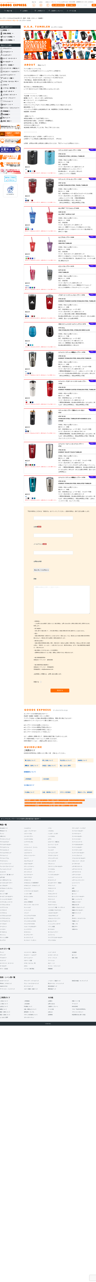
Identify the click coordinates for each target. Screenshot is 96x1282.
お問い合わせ (51, 1003)
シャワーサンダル (28, 841)
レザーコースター (76, 874)
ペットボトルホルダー (53, 874)
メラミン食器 (51, 926)
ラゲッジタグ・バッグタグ (79, 828)
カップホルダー (4, 885)
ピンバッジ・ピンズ (53, 844)
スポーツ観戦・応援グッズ (31, 989)
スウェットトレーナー (29, 855)
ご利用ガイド (41, 10)
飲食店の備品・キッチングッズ (80, 980)
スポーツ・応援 (28, 960)
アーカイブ (75, 1003)
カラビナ (2, 891)
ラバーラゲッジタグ (77, 850)
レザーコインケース (77, 877)
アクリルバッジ (4, 855)
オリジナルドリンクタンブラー (77, 800)
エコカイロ (3, 872)
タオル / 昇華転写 (28, 902)
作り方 (56, 805)
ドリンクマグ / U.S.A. (29, 923)
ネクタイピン (27, 932)
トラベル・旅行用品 (29, 968)
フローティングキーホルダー (55, 866)
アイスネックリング (5, 839)
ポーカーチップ (52, 880)
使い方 (60, 805)
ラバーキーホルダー (77, 836)
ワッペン (74, 885)
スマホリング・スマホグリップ (32, 885)
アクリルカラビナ (4, 841)
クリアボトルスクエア (5, 915)
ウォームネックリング (5, 869)
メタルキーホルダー (53, 913)
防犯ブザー (75, 926)
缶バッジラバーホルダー (78, 896)
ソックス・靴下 (28, 893)
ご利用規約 (28, 779)
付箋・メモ (75, 923)
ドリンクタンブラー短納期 (31, 805)
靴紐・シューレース (77, 899)
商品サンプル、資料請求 (85, 792)
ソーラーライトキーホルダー (31, 891)
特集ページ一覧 (76, 1001)
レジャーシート (76, 882)
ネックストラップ (28, 937)
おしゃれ (50, 800)
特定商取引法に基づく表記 (79, 1014)
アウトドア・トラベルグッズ (31, 980)
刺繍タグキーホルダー (77, 910)
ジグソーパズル (28, 833)
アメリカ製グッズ (34, 800)
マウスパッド (51, 885)
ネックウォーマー (28, 934)
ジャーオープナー (28, 836)
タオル (25, 899)
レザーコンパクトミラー (78, 880)
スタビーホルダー (28, 863)
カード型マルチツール (5, 880)
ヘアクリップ (51, 872)
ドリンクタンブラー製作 (45, 805)
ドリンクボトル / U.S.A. (30, 921)
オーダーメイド (43, 800)
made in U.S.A (3, 986)
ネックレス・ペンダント (30, 940)
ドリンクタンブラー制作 (60, 803)
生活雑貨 (74, 952)
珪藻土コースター (76, 902)
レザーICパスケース (77, 866)
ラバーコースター (76, 839)
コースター (3, 929)
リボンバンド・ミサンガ (78, 861)
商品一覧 (9, 10)
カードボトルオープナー (6, 882)
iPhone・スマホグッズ (6, 983)
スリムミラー (27, 888)
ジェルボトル (27, 828)
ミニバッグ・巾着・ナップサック (56, 907)
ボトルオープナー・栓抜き (55, 882)
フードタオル (51, 869)
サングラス (3, 940)
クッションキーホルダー (6, 899)
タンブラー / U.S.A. (29, 918)
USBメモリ (3, 836)
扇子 (73, 915)
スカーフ (26, 858)
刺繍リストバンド (76, 913)
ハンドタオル (51, 836)
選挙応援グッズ (52, 989)
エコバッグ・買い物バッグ (7, 874)
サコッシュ (3, 934)
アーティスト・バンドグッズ (7, 989)
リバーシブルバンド (77, 855)
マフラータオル (52, 902)
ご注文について (30, 760)
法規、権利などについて (30, 1009)
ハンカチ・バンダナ (53, 833)
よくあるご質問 (66, 765)
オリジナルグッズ (28, 986)
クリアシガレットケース (6, 902)
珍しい (75, 805)
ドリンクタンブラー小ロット (74, 803)
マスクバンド (51, 899)
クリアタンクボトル (5, 904)
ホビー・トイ (51, 963)
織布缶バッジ (75, 891)
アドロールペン (4, 861)
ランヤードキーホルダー (78, 852)
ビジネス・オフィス (53, 955)
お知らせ (50, 1012)
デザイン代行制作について (31, 1014)
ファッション (51, 960)
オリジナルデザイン (63, 800)
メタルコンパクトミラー (54, 918)
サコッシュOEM (4, 937)
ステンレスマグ (28, 869)
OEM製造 (27, 800)
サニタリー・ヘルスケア (30, 955)
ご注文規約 (45, 779)
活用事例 (50, 1014)
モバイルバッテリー (53, 932)
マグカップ (51, 891)
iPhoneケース (3, 831)
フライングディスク (53, 858)
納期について (83, 760)
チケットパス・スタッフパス (31, 904)
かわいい (38, 803)
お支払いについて (66, 760)
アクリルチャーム (4, 847)
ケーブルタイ (3, 923)
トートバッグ (27, 910)
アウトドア (3, 955)
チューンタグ (27, 907)
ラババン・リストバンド (54, 966)
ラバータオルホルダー (77, 844)
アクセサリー (3, 957)
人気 (53, 805)
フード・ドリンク (52, 957)
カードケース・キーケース (7, 963)
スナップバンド (28, 872)
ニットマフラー (28, 929)
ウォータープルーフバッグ (7, 866)
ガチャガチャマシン (29, 1017)
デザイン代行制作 (65, 792)
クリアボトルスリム (5, 918)
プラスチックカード (53, 855)
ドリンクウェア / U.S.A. (30, 915)
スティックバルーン (29, 866)
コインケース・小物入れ (30, 952)
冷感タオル (75, 929)
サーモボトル (3, 932)
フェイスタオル (52, 847)
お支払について (4, 1006)
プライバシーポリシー (77, 1012)
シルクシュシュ (28, 850)
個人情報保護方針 (10, 194)
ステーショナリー (28, 957)
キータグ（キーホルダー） (7, 896)
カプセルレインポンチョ (6, 888)
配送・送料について (32, 765)
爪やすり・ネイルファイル (79, 918)
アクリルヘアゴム (4, 858)
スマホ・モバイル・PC (30, 963)
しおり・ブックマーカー (30, 831)
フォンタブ (51, 850)
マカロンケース (52, 888)
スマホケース (27, 880)
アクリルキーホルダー (5, 844)
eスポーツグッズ (4, 980)
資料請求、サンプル (29, 1012)
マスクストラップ (52, 896)
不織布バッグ (75, 921)
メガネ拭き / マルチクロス (54, 910)
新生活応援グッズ (52, 986)
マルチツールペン (52, 904)
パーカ (49, 828)
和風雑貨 (50, 968)
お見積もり (92, 149)
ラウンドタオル (52, 940)
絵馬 (73, 888)
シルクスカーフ (28, 852)
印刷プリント (65, 805)
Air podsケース (4, 828)
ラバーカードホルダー (77, 831)
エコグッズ (3, 960)
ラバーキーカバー (76, 833)
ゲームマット (3, 926)
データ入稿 (72, 10)
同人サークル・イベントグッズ (56, 983)
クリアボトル (3, 913)
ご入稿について (48, 760)
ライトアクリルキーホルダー (55, 937)
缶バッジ (74, 893)
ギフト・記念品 (4, 968)
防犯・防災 (75, 957)
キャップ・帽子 (4, 893)
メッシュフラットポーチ (54, 923)
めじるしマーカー (52, 921)
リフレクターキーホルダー (79, 858)
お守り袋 (2, 877)
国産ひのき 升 (75, 904)
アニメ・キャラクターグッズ (31, 983)
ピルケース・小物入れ (53, 841)
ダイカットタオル (28, 896)
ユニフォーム (51, 934)
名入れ (71, 805)
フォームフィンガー (53, 852)
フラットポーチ (52, 861)
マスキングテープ (52, 893)
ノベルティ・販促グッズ (54, 980)
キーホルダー (3, 966)
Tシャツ (2, 833)
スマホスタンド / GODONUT (31, 882)
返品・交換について (50, 765)
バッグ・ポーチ (52, 952)
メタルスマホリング (53, 915)
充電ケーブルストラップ (78, 907)
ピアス (49, 839)
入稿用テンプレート (57, 10)
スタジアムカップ (28, 861)
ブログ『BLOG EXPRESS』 (79, 1009)
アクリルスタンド (4, 850)
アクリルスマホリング (5, 852)
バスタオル (51, 831)
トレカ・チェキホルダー (30, 926)
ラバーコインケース (77, 841)
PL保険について (29, 792)
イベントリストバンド (5, 863)
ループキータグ (76, 863)
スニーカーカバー (28, 874)
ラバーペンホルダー (77, 847)
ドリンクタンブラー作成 (48, 803)
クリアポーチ (3, 910)
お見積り (25, 10)
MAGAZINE (75, 1006)
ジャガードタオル (28, 839)
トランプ (26, 913)
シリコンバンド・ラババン (31, 847)
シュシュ (26, 844)
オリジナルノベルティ (30, 803)
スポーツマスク (28, 877)
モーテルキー (51, 929)
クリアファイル (4, 907)
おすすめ (55, 800)
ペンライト (51, 877)
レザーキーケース (76, 872)
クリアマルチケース (5, 921)
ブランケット (51, 863)
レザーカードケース (77, 869)
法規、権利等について (49, 792)
